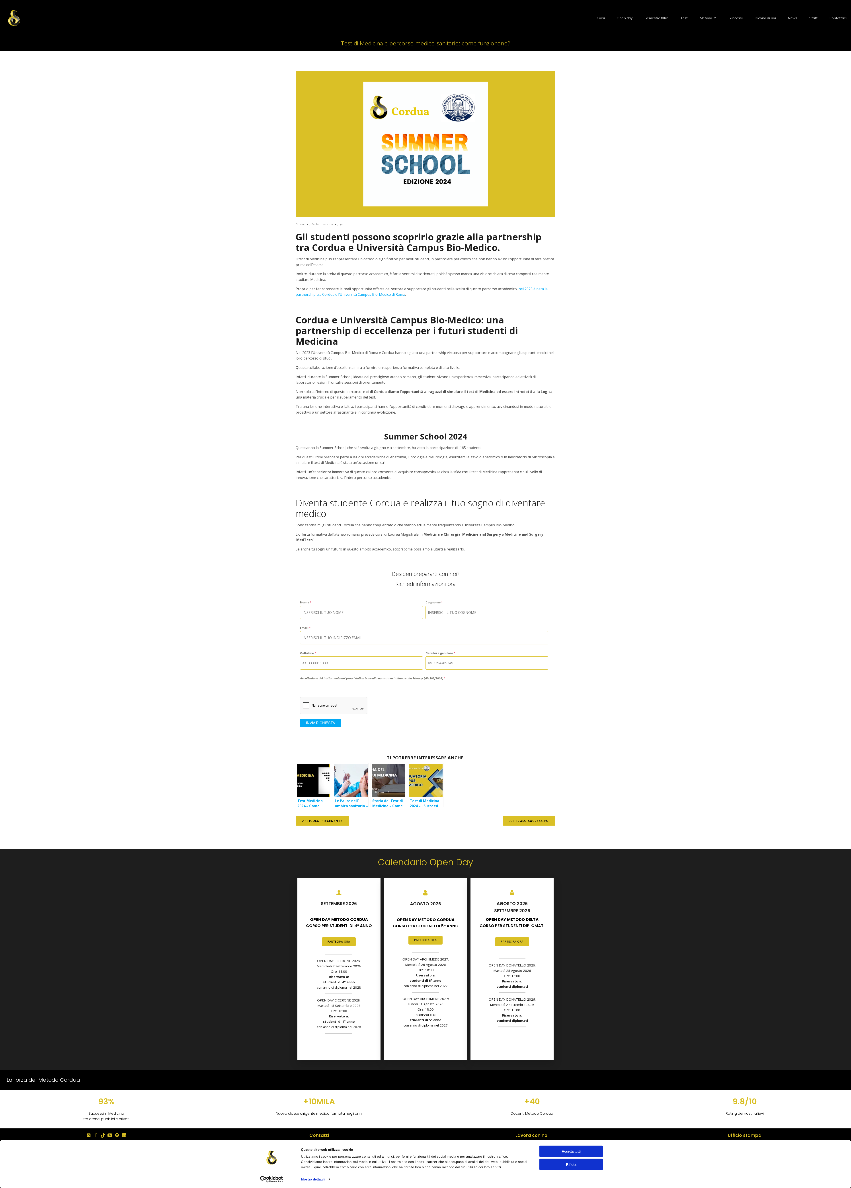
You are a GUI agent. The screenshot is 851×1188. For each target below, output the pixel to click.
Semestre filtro (656, 18)
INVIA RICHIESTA (320, 723)
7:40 (340, 224)
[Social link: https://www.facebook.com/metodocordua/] (95, 1135)
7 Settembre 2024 (321, 224)
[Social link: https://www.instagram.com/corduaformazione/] (88, 1135)
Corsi (601, 18)
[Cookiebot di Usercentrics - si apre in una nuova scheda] (271, 1179)
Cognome (434, 602)
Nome (305, 602)
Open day (625, 18)
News (792, 18)
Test (684, 18)
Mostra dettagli (313, 1179)
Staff (813, 18)
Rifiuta (571, 1164)
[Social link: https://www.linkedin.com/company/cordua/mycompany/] (124, 1135)
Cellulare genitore (440, 653)
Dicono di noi (765, 18)
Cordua (301, 224)
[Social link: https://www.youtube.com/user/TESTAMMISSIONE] (109, 1135)
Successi (736, 18)
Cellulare (308, 653)
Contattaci (838, 18)
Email (305, 628)
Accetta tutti (571, 1151)
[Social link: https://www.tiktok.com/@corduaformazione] (102, 1135)
